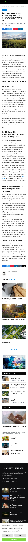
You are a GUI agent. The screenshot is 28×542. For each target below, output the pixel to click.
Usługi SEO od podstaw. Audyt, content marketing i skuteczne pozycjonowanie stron (17, 452)
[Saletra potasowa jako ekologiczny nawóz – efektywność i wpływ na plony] (14, 40)
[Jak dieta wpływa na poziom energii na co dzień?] (5, 438)
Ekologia (4, 9)
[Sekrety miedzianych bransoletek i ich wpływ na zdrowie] (14, 417)
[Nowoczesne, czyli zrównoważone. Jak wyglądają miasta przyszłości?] (14, 332)
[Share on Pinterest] (15, 29)
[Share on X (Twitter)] (9, 29)
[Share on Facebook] (4, 29)
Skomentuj (14, 349)
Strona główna (4, 6)
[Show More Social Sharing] (25, 29)
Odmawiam (7, 535)
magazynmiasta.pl (9, 23)
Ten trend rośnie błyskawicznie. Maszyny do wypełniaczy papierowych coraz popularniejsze (17, 378)
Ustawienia (20, 535)
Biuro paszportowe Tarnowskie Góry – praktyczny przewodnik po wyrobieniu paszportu (18, 521)
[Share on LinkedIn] (20, 29)
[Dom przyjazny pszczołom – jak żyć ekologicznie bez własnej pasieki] (14, 311)
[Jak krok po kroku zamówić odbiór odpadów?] (5, 400)
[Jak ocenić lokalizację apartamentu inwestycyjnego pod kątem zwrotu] (5, 490)
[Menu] (2, 2)
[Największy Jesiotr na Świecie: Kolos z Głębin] (5, 514)
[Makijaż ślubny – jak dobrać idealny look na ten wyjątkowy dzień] (5, 505)
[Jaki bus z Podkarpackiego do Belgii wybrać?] (5, 445)
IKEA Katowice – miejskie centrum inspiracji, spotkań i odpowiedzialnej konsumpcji (18, 497)
